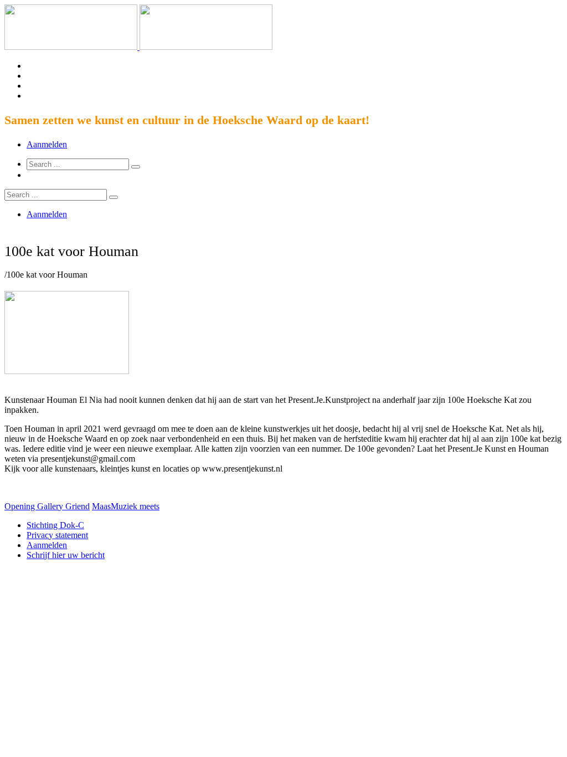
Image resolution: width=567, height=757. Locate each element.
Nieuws (237, 318)
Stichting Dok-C (55, 525)
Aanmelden (47, 144)
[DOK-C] (138, 47)
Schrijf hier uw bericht (66, 555)
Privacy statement (57, 535)
